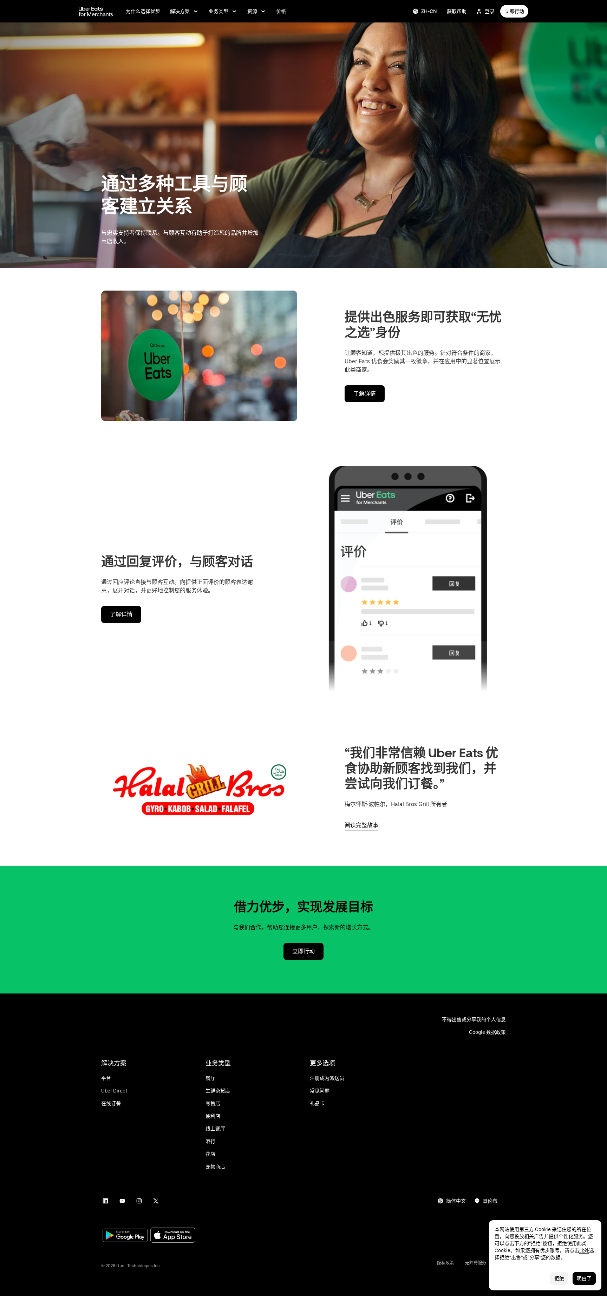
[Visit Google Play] (125, 1236)
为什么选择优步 (143, 11)
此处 (584, 1250)
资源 (252, 11)
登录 (490, 11)
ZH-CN (429, 11)
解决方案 (180, 11)
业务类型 (218, 11)
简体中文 (456, 1201)
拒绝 (559, 1278)
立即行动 (514, 11)
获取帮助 (456, 11)
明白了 (584, 1278)
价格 (281, 11)
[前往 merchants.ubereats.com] (96, 11)
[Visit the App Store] (172, 1236)
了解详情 (364, 393)
